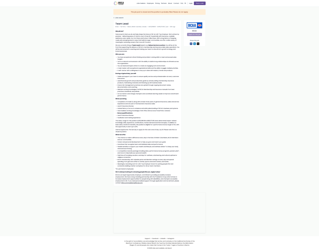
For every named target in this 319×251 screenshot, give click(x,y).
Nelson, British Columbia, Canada (136, 27)
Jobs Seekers (141, 3)
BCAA (117, 27)
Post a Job (200, 3)
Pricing (157, 3)
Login (191, 3)
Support (147, 238)
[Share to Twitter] (198, 43)
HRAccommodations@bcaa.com (132, 183)
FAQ (182, 3)
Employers (150, 3)
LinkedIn (163, 238)
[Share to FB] (191, 43)
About (170, 3)
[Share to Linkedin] (194, 43)
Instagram (170, 238)
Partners (164, 3)
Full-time (123, 27)
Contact (176, 3)
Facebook (155, 238)
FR (185, 3)
